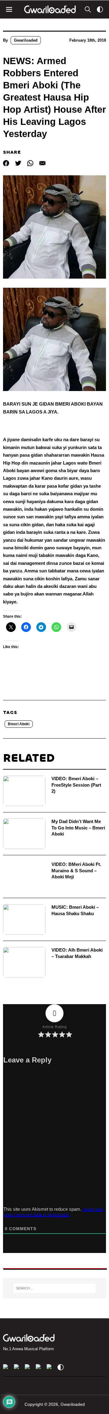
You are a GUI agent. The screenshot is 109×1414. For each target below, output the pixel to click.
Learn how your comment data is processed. (53, 1211)
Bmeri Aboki (18, 724)
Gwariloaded (26, 40)
